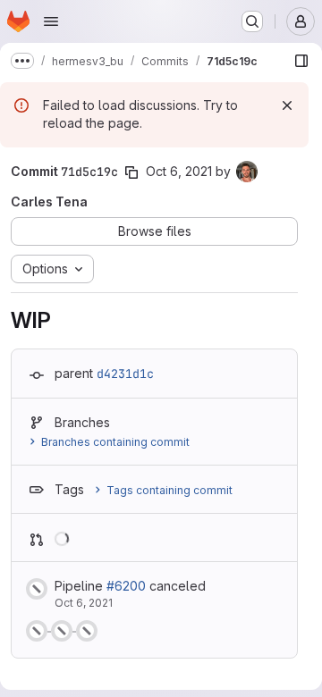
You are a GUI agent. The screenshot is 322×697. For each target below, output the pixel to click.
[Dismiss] (287, 105)
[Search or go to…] (252, 21)
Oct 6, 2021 (179, 171)
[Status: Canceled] (36, 589)
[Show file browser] (301, 60)
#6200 (126, 585)
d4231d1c (125, 373)
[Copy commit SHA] (131, 172)
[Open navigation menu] (51, 21)
